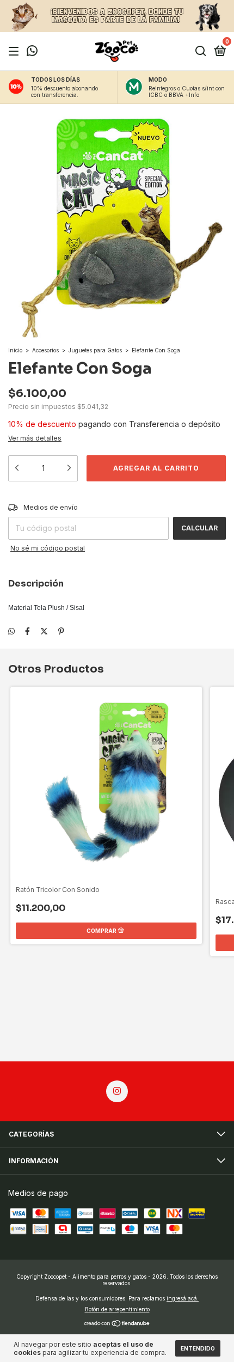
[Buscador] (201, 51)
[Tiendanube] (117, 1324)
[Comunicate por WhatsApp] (32, 52)
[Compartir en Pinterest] (61, 631)
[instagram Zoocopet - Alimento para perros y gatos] (117, 1091)
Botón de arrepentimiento (117, 1309)
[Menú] (15, 51)
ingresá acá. (183, 1298)
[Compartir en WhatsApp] (11, 631)
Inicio (15, 350)
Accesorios (45, 350)
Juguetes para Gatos (95, 350)
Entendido (198, 1348)
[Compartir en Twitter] (44, 631)
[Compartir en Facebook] (27, 631)
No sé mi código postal (47, 548)
